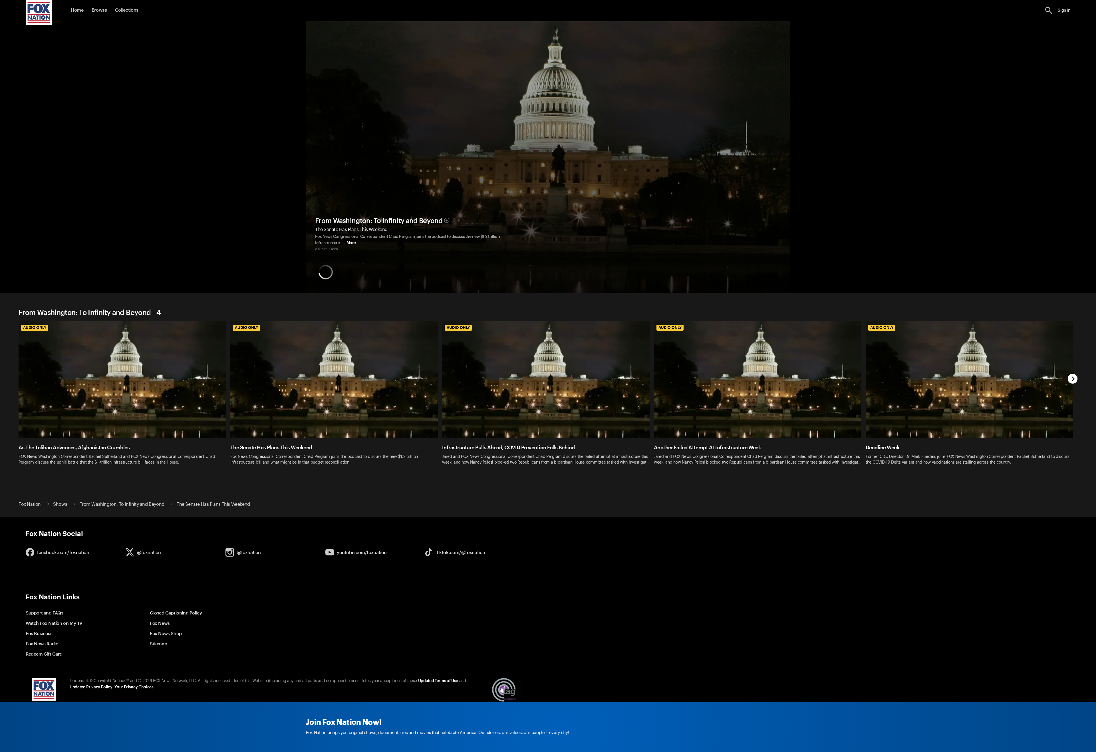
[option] (124, 396)
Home (77, 10)
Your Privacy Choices (133, 687)
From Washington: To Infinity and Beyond (379, 220)
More (351, 243)
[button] (1048, 10)
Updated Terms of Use (438, 681)
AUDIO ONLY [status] (34, 327)
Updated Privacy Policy (91, 687)
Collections (126, 10)
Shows (60, 504)
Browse (99, 10)
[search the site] (1048, 10)
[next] (1073, 379)
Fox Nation (30, 504)
